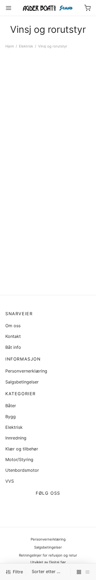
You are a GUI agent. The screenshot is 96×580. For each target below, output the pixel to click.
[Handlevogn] (87, 8)
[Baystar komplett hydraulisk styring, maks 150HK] (25, 170)
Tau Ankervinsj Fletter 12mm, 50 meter (67, 212)
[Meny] (8, 8)
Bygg (10, 416)
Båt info (13, 347)
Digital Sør (57, 562)
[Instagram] (54, 506)
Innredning (15, 438)
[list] (87, 572)
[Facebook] (42, 506)
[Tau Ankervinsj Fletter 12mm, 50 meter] (70, 179)
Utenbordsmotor (22, 470)
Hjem (9, 46)
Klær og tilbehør (21, 448)
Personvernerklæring (26, 371)
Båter (10, 405)
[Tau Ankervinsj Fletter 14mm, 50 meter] (70, 89)
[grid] (79, 572)
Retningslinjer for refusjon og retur (48, 555)
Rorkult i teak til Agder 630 (21, 287)
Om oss (13, 325)
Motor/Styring (19, 459)
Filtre (18, 571)
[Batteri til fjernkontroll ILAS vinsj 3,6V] (25, 94)
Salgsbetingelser (22, 382)
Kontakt (13, 336)
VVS (9, 481)
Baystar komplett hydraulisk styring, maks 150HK (23, 196)
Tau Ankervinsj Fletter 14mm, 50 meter (67, 122)
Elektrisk (26, 46)
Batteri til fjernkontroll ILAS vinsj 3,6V (23, 133)
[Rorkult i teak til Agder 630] (25, 257)
